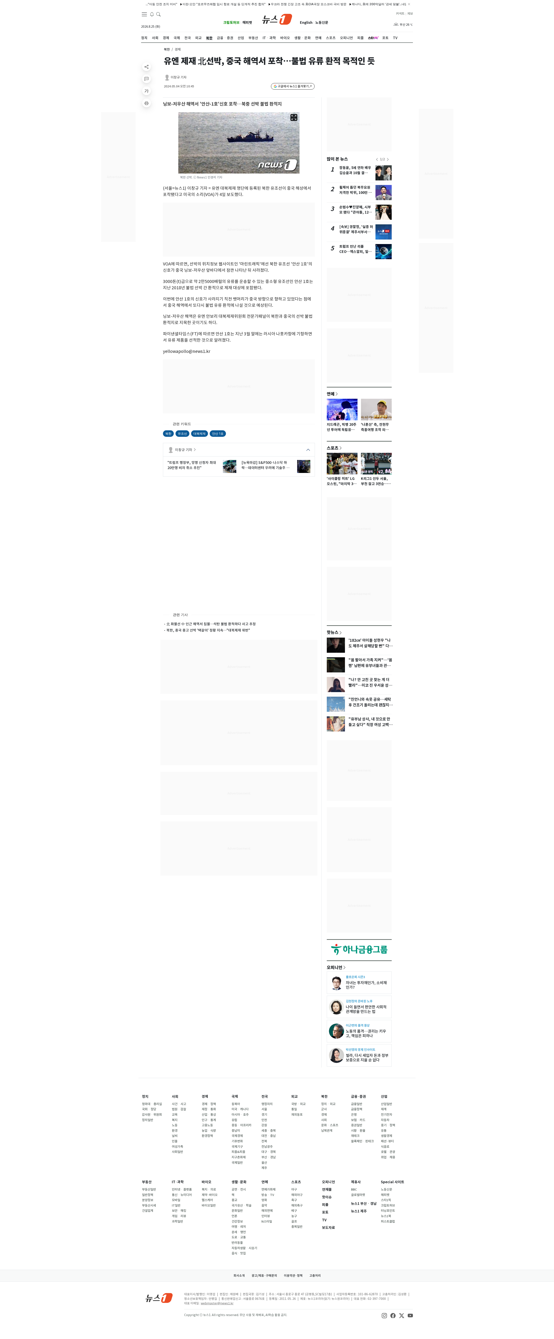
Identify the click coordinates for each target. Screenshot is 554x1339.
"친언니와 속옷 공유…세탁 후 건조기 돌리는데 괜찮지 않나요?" (370, 705)
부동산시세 (149, 1205)
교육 (174, 1115)
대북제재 (199, 433)
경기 (264, 1115)
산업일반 (386, 1104)
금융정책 (356, 1109)
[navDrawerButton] (144, 14)
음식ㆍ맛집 (239, 1253)
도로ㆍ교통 (239, 1237)
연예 (331, 394)
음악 (264, 1205)
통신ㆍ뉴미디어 (182, 1195)
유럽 (234, 1120)
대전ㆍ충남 (268, 1136)
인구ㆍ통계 (209, 1120)
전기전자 (386, 1115)
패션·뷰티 (387, 1141)
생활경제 (386, 1136)
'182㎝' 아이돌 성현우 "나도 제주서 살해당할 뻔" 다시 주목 (370, 646)
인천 (264, 1120)
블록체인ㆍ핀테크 (362, 1141)
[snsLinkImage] (384, 1315)
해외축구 (297, 1205)
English (306, 22)
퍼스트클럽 (388, 1221)
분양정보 (147, 1200)
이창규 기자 (179, 77)
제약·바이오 (209, 1195)
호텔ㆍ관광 (388, 1152)
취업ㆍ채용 (388, 1157)
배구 (294, 1211)
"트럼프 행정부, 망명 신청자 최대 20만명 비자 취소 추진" (191, 465)
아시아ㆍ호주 (240, 1115)
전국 (264, 1096)
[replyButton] (146, 78)
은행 (354, 1115)
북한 (167, 49)
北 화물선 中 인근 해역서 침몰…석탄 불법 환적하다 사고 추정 (211, 624)
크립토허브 (231, 22)
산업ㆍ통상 (209, 1115)
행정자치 (267, 1104)
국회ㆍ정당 (149, 1109)
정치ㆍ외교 (328, 1104)
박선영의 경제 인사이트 (360, 1050)
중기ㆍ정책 (388, 1125)
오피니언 (334, 967)
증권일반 (356, 1125)
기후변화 (237, 1141)
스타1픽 (386, 1200)
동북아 (236, 1104)
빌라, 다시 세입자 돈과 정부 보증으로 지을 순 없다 (367, 1058)
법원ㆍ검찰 (179, 1109)
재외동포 (297, 1115)
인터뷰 (265, 1216)
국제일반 (237, 1163)
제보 (410, 14)
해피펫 (247, 22)
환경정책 (207, 1136)
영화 (264, 1200)
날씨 (174, 1136)
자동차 (385, 1120)
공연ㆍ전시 (239, 1189)
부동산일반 (149, 1189)
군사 (324, 1109)
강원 (264, 1125)
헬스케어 (207, 1200)
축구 (294, 1200)
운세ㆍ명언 (239, 1232)
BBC (354, 1189)
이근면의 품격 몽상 (358, 1025)
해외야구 (297, 1195)
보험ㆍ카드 (358, 1120)
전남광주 (267, 1147)
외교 (294, 1096)
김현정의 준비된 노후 (359, 1001)
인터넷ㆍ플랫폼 (182, 1189)
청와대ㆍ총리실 (152, 1104)
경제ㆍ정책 (209, 1104)
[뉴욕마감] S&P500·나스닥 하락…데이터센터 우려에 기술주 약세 (266, 465)
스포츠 (332, 448)
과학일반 (177, 1221)
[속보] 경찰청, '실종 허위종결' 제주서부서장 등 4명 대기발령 (356, 232)
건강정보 (237, 1221)
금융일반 (356, 1104)
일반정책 (147, 1195)
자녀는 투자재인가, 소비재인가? (366, 985)
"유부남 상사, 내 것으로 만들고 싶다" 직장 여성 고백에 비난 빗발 (370, 725)
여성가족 (177, 1147)
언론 (234, 1216)
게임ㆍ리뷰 (179, 1216)
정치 (145, 1096)
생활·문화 (239, 1182)
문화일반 (237, 1211)
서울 (264, 1109)
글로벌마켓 (358, 1195)
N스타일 (266, 1221)
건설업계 (147, 1211)
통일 (294, 1109)
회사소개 (239, 1276)
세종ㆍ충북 (268, 1131)
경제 (205, 1096)
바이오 (206, 1182)
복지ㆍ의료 (209, 1189)
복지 (174, 1120)
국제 (235, 1096)
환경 (174, 1131)
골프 (294, 1221)
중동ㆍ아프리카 (241, 1125)
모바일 (176, 1200)
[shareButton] (146, 66)
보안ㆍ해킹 (179, 1211)
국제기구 (237, 1147)
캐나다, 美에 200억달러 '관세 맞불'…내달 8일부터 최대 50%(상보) (368, 4)
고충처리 (315, 1276)
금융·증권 (358, 1096)
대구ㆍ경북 (268, 1152)
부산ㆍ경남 (268, 1157)
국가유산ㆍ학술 (241, 1205)
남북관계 (326, 1131)
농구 (294, 1216)
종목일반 (297, 1227)
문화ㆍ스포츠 (329, 1125)
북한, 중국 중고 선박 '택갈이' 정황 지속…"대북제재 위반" (208, 630)
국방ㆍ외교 (298, 1104)
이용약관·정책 (293, 1276)
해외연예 (267, 1211)
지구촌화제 (239, 1157)
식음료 (385, 1147)
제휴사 (356, 1182)
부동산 (147, 1182)
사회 (175, 1096)
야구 (294, 1189)
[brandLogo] (277, 19)
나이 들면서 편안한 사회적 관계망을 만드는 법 (366, 1009)
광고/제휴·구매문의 (264, 1276)
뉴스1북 (386, 1216)
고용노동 (207, 1125)
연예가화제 (268, 1189)
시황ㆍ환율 (358, 1131)
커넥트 (400, 14)
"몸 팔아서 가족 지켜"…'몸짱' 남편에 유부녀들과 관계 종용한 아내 (370, 665)
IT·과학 (178, 1182)
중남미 (236, 1131)
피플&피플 (238, 1152)
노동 (174, 1125)
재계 (384, 1109)
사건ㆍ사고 (179, 1104)
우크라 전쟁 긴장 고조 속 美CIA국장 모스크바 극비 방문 (280, 4)
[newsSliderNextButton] (388, 159)
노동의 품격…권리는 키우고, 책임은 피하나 (366, 1033)
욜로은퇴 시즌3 (355, 977)
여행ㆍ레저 (239, 1227)
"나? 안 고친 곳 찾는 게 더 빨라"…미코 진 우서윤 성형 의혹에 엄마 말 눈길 (370, 685)
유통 (384, 1131)
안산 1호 (218, 433)
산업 (384, 1096)
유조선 (182, 433)
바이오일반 (209, 1205)
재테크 (355, 1136)
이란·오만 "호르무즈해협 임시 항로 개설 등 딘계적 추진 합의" (195, 4)
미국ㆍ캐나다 (240, 1109)
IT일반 (176, 1205)
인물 (174, 1141)
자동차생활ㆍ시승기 (244, 1248)
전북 (264, 1141)
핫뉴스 (332, 632)
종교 (234, 1200)
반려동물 (237, 1243)
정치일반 (147, 1120)
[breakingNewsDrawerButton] (152, 14)
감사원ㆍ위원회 (152, 1115)
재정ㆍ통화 (209, 1109)
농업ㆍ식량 (209, 1131)
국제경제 (237, 1136)
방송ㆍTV (267, 1195)
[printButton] (146, 103)
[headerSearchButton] (158, 14)
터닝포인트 (388, 1211)
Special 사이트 (392, 1182)
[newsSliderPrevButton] (377, 159)
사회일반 (177, 1152)
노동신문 (321, 22)
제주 (264, 1168)
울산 (264, 1163)
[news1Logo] (159, 1298)
